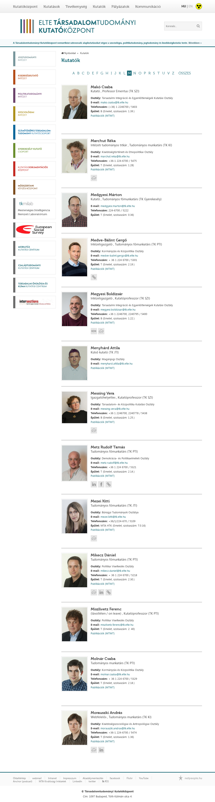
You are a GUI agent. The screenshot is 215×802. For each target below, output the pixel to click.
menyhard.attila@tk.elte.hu (116, 363)
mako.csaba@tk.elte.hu (114, 102)
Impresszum (69, 778)
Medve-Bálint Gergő (109, 240)
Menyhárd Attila (105, 348)
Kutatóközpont (25, 6)
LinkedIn (77, 781)
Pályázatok (120, 6)
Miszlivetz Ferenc (106, 609)
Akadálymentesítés (93, 778)
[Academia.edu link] (94, 178)
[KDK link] (94, 331)
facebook (115, 778)
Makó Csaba (102, 87)
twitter (92, 781)
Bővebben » (195, 42)
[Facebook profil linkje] (101, 484)
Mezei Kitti (100, 501)
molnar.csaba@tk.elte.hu (115, 674)
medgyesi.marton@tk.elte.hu (118, 206)
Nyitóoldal (70, 53)
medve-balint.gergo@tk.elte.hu (119, 255)
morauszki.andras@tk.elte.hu (118, 728)
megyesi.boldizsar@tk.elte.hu (118, 309)
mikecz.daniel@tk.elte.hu (115, 571)
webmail (37, 778)
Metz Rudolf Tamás (108, 447)
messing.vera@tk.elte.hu (115, 409)
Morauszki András (106, 712)
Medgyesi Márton (106, 194)
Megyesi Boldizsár (107, 294)
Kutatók (99, 6)
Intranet (52, 778)
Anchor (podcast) (22, 781)
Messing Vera (102, 393)
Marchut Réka (103, 140)
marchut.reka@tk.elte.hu (115, 156)
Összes (184, 73)
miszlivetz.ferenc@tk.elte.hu (117, 625)
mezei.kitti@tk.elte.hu (113, 517)
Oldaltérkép (19, 778)
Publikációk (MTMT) (103, 115)
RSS (106, 781)
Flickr (129, 778)
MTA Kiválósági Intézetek (52, 781)
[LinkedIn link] (94, 484)
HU (183, 6)
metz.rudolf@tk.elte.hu (114, 463)
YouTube (143, 778)
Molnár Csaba (103, 658)
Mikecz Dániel (103, 555)
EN (191, 6)
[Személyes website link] (94, 277)
